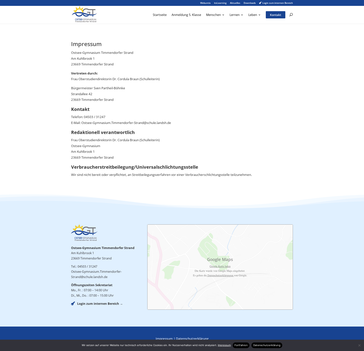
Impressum (164, 338)
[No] (359, 345)
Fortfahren (241, 345)
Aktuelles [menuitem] (235, 3)
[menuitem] (160, 18)
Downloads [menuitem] (250, 3)
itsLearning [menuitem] (220, 3)
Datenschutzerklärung (192, 338)
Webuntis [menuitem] (205, 3)
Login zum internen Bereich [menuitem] (276, 3)
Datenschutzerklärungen (220, 275)
